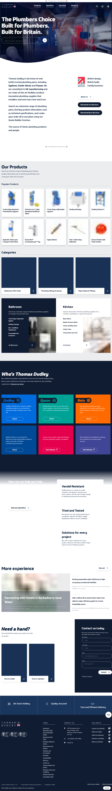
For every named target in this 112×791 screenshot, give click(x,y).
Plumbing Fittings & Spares (49, 743)
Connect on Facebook (98, 728)
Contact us (46, 763)
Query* (83, 661)
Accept (107, 788)
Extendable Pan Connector (13, 334)
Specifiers (50, 5)
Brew (53, 784)
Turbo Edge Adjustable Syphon (16, 320)
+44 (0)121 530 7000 (74, 738)
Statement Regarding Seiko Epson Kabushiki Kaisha (48, 731)
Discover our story (17, 384)
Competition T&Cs (48, 777)
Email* (83, 653)
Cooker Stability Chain (70, 326)
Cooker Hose (67, 329)
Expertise (62, 5)
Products (37, 5)
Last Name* (84, 645)
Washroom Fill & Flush (48, 738)
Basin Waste (67, 319)
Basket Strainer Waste (70, 322)
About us (74, 5)
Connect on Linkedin (98, 738)
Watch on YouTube (97, 741)
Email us (70, 743)
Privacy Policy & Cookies (93, 784)
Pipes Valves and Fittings (48, 747)
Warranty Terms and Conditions (49, 771)
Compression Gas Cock (70, 333)
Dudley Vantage (13, 324)
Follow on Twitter (97, 731)
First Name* (85, 637)
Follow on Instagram (98, 735)
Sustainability (47, 758)
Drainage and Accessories (47, 752)
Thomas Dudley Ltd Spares (49, 766)
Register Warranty (48, 774)
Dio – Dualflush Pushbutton (13, 329)
